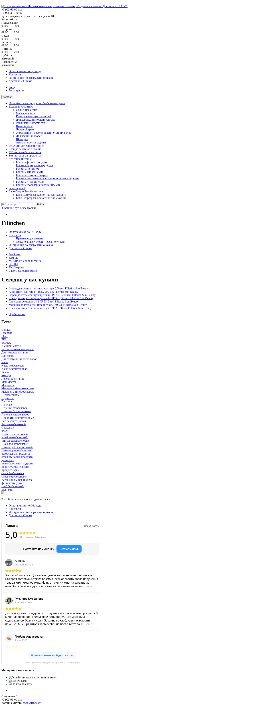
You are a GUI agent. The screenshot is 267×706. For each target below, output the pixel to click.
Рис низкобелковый (13, 424)
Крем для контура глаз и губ (33, 116)
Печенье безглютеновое (16, 411)
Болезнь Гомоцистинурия (32, 175)
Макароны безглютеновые (17, 388)
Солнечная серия (26, 109)
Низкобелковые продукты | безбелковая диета (37, 103)
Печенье (6, 404)
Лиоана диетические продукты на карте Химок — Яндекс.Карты (52, 663)
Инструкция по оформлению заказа (31, 77)
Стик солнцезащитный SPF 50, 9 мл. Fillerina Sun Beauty (43, 301)
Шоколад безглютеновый (17, 447)
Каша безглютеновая (14, 368)
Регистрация (16, 90)
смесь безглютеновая (14, 476)
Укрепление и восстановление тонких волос (43, 132)
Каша (4, 362)
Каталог (7, 97)
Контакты (15, 74)
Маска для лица (25, 113)
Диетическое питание (14, 352)
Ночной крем (24, 126)
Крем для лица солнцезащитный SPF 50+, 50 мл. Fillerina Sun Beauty (51, 298)
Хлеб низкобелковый (14, 437)
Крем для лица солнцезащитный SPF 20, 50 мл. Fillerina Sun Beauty (50, 308)
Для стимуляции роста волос (19, 359)
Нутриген (7, 398)
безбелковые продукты (15, 453)
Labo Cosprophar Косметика (26, 191)
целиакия (7, 489)
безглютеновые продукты (17, 456)
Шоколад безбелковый (15, 443)
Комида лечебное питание (25, 149)
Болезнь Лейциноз (27, 168)
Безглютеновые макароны (17, 349)
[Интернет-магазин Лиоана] (19, 6)
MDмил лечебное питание (25, 152)
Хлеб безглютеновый (14, 434)
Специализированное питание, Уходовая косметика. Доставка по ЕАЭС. (82, 6)
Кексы (5, 372)
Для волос (7, 355)
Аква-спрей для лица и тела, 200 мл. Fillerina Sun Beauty (43, 291)
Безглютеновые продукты (25, 155)
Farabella (6, 332)
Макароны (8, 385)
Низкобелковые (11, 394)
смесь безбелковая (12, 473)
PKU (4, 339)
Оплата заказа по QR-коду (25, 71)
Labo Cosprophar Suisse (23, 270)
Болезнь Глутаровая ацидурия (34, 165)
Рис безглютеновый (13, 421)
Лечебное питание (20, 158)
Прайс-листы (17, 314)
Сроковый (7, 427)
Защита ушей (17, 188)
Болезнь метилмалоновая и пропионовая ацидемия (47, 178)
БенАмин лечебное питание (26, 145)
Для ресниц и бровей (29, 135)
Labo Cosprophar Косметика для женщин (41, 194)
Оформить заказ (31, 702)
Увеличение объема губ (30, 122)
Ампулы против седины (31, 142)
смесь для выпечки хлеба (17, 479)
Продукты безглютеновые (17, 417)
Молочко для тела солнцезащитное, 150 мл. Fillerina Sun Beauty (48, 304)
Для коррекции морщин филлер (35, 119)
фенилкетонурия (11, 483)
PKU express (16, 267)
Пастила (6, 401)
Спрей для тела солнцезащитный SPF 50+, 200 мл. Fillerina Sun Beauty (52, 295)
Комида (13, 257)
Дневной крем (25, 129)
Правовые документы (29, 238)
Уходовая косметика (21, 106)
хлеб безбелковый (12, 486)
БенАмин (15, 254)
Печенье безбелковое (14, 407)
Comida (6, 329)
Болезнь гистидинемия (30, 181)
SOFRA (13, 264)
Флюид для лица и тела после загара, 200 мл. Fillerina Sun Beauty (49, 288)
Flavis (4, 336)
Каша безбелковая (12, 365)
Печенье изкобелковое (15, 414)
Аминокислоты (11, 345)
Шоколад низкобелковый (17, 450)
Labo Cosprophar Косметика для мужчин (41, 197)
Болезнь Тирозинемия (29, 171)
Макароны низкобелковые (17, 391)
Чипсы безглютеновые (15, 440)
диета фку (7, 460)
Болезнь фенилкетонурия (31, 162)
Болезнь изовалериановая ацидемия (38, 184)
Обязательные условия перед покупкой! (41, 241)
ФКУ (4, 430)
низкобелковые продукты (17, 463)
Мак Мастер (9, 381)
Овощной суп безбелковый (18, 207)
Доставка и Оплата (20, 81)
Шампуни (22, 139)
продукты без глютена (15, 466)
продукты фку (10, 470)
